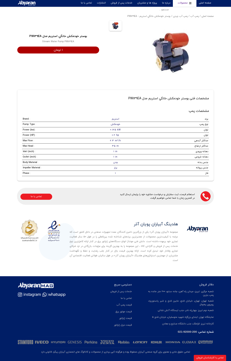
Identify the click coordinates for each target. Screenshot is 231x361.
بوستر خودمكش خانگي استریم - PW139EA (148, 16)
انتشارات (101, 3)
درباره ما (166, 3)
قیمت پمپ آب (124, 305)
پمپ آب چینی (180, 16)
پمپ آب (194, 16)
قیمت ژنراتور (125, 318)
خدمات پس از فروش (121, 3)
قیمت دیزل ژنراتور (123, 325)
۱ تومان (58, 50)
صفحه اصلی (205, 3)
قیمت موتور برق (124, 311)
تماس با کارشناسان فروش (210, 357)
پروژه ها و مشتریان (147, 3)
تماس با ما (86, 3)
